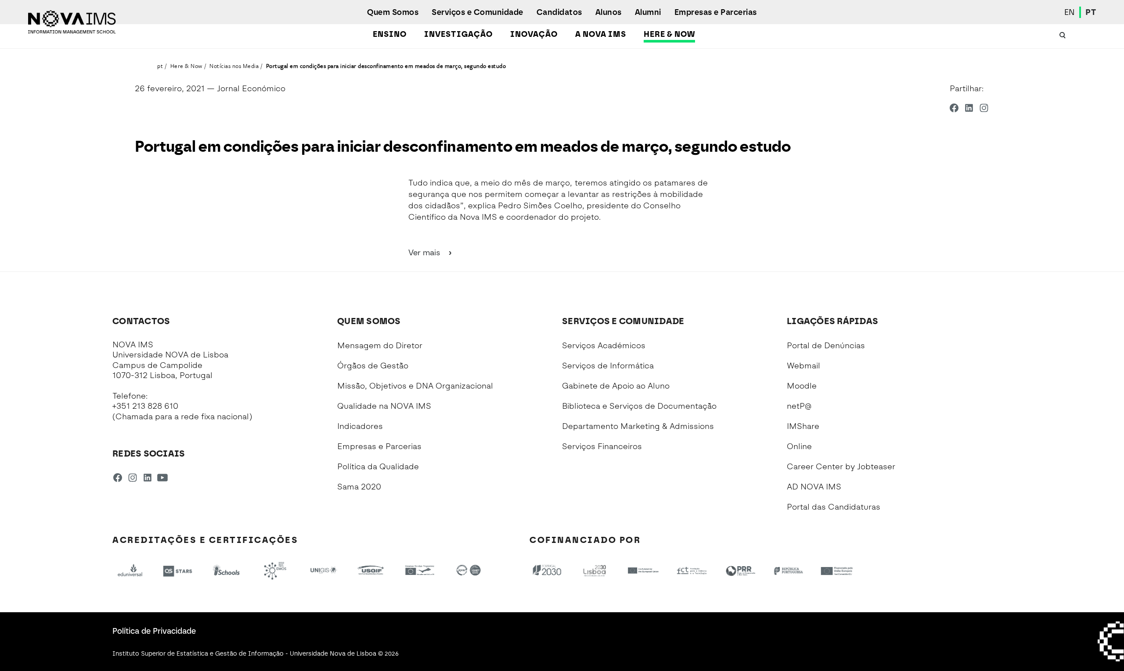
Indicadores (360, 426)
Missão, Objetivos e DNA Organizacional (415, 386)
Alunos (608, 12)
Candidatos (559, 12)
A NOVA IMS (600, 34)
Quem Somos (392, 12)
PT (1090, 12)
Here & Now (669, 34)
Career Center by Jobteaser (841, 466)
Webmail (803, 366)
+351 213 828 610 (145, 406)
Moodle (802, 386)
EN (1069, 12)
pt (160, 66)
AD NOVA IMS (814, 487)
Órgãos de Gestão (372, 366)
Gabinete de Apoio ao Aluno (616, 386)
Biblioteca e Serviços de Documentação (639, 406)
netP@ (799, 406)
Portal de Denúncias (826, 345)
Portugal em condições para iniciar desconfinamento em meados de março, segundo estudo (386, 66)
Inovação (534, 34)
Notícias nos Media (234, 66)
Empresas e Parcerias (715, 12)
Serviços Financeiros (602, 446)
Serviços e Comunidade (477, 12)
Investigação (458, 34)
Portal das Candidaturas (833, 507)
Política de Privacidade (154, 631)
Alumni (648, 12)
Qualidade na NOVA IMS (384, 406)
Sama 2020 (359, 487)
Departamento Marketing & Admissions (638, 426)
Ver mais (425, 252)
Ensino (390, 34)
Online (799, 446)
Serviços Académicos (603, 345)
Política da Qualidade (378, 466)
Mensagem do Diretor (379, 345)
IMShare (803, 426)
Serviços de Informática (608, 366)
